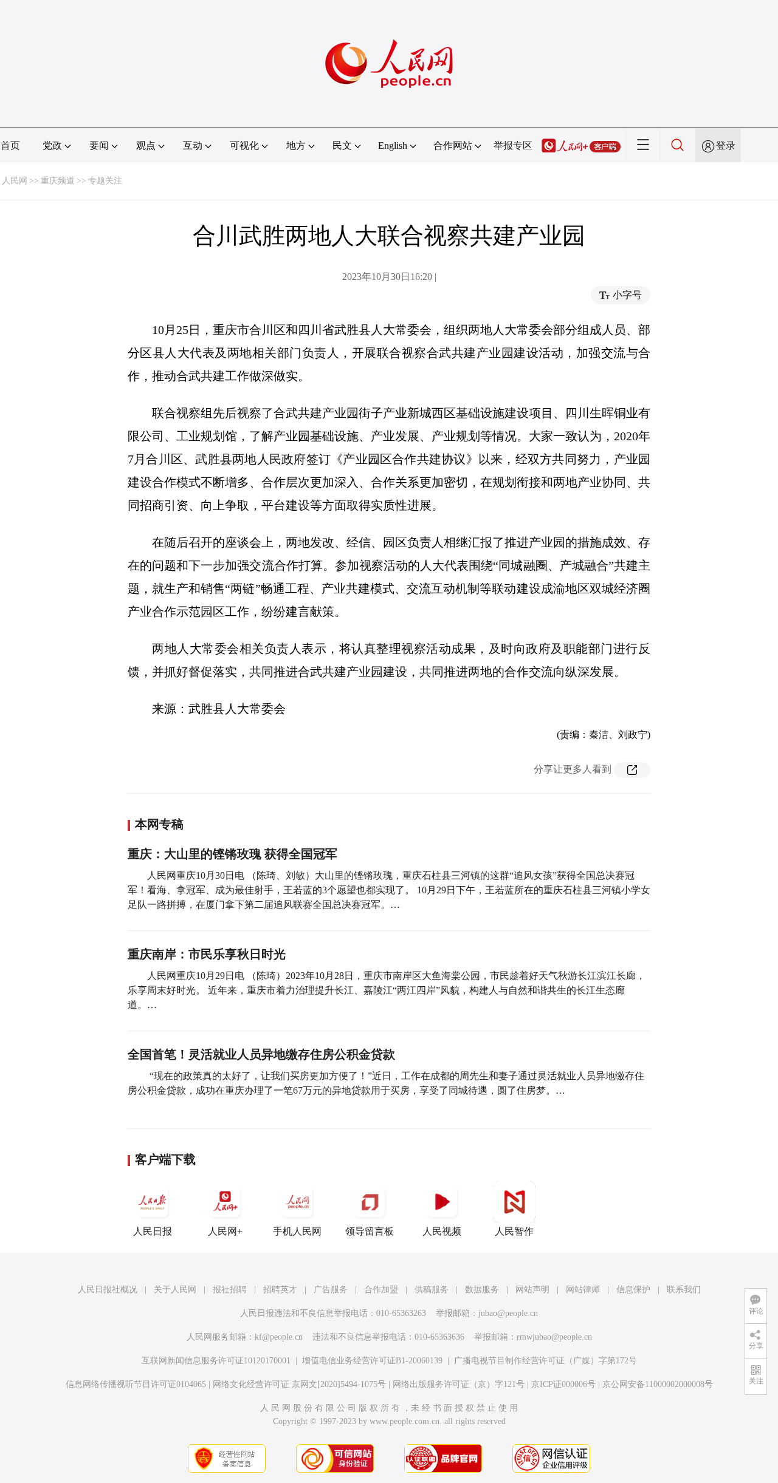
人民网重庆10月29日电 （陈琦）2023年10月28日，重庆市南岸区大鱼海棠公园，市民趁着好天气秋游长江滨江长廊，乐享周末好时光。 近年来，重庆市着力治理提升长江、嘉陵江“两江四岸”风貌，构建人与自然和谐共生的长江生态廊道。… (386, 990)
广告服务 (331, 1289)
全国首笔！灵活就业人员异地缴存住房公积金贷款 (261, 1054)
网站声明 (532, 1289)
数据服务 (482, 1289)
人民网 (14, 180)
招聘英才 (280, 1289)
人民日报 (152, 1231)
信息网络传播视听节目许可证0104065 (136, 1384)
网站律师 (583, 1289)
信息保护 (633, 1289)
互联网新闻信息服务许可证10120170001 (216, 1360)
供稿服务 (432, 1289)
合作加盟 (381, 1289)
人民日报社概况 (107, 1289)
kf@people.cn (279, 1337)
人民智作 (514, 1231)
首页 (10, 145)
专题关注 (105, 180)
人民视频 (441, 1231)
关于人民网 (175, 1289)
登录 (725, 145)
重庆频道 (58, 180)
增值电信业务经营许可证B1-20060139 (372, 1360)
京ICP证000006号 (563, 1384)
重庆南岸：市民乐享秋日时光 (207, 954)
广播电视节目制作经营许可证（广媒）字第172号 (545, 1360)
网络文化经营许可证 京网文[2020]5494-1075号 (299, 1384)
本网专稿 (159, 824)
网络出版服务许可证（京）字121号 (459, 1384)
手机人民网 (297, 1231)
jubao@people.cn (508, 1313)
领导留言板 (369, 1231)
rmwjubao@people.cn (554, 1337)
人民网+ (225, 1231)
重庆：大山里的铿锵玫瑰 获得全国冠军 (232, 854)
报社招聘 (230, 1289)
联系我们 (684, 1289)
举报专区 (513, 145)
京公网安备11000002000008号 (657, 1384)
